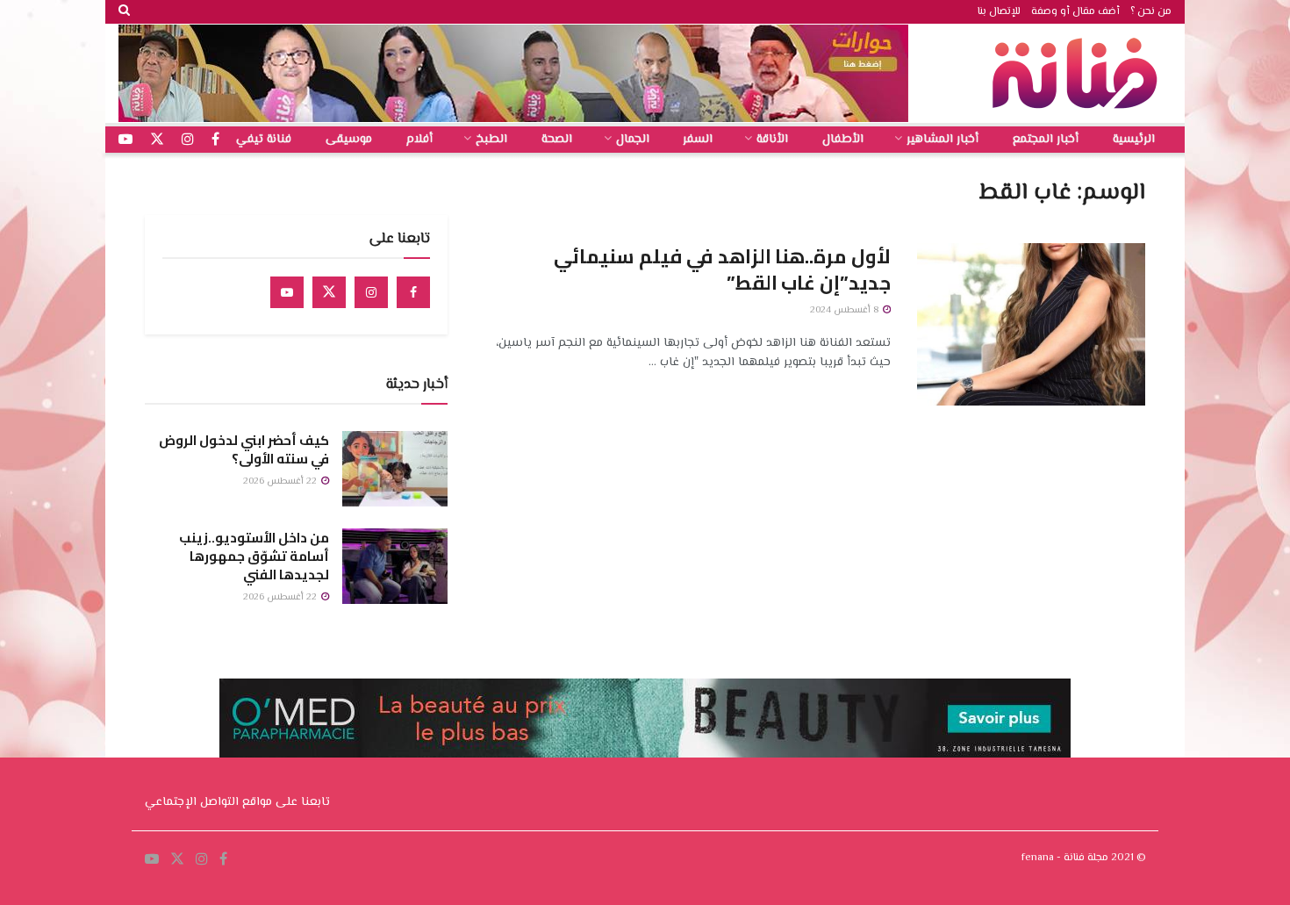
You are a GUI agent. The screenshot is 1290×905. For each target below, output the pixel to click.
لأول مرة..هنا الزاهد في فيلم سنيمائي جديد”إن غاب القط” (722, 270)
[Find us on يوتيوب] (125, 140)
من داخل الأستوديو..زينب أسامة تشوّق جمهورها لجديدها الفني (254, 556)
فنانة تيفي (263, 139)
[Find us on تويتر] (157, 140)
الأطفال (843, 139)
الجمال (632, 139)
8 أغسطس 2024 (845, 310)
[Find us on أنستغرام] (188, 140)
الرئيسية (1134, 139)
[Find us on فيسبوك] (215, 140)
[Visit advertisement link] (513, 73)
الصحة (556, 139)
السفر (698, 139)
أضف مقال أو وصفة (1075, 12)
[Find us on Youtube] (287, 292)
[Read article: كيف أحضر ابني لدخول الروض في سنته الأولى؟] (395, 468)
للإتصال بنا (999, 12)
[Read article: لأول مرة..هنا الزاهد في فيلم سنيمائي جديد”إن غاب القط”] (1031, 324)
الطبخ (491, 139)
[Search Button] (124, 12)
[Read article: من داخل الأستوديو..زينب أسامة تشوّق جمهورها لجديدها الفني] (395, 566)
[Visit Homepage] (1079, 73)
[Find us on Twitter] (329, 292)
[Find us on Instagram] (371, 292)
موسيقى (349, 139)
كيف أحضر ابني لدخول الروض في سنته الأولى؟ (244, 449)
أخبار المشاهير (942, 139)
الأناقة (772, 139)
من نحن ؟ (1151, 12)
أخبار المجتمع (1046, 139)
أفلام (419, 139)
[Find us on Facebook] (413, 292)
